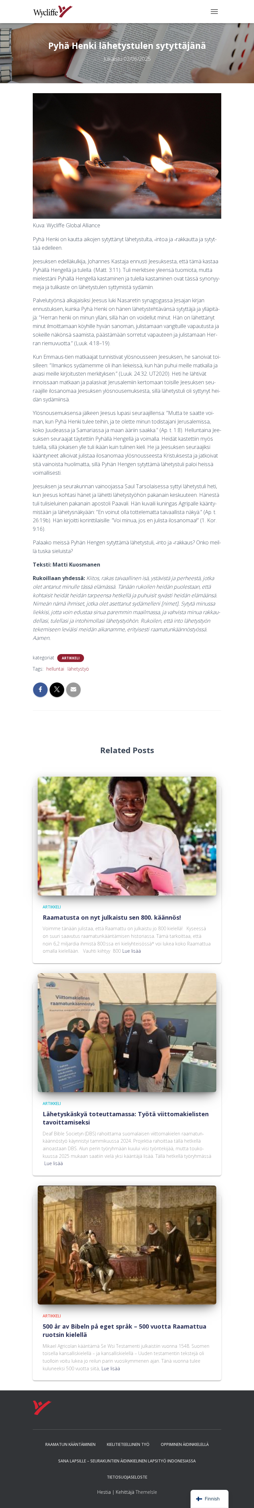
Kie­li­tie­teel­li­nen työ (128, 1444)
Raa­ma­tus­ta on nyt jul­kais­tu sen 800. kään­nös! (113, 917)
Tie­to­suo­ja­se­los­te (127, 1477)
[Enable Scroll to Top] (241, 1495)
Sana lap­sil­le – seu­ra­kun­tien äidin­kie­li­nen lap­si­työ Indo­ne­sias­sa (127, 1461)
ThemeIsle (146, 1492)
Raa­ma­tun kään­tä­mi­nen (70, 1444)
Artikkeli (70, 658)
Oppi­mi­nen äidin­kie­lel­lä (185, 1444)
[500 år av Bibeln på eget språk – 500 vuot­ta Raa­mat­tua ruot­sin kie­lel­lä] (127, 1244)
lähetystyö (78, 669)
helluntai (55, 669)
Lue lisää (131, 951)
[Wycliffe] (55, 11)
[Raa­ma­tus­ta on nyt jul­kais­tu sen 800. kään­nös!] (127, 835)
